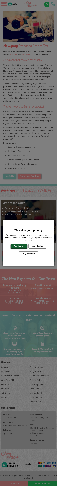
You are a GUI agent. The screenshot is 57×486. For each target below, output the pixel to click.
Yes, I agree (18, 246)
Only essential (28, 253)
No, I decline (37, 246)
